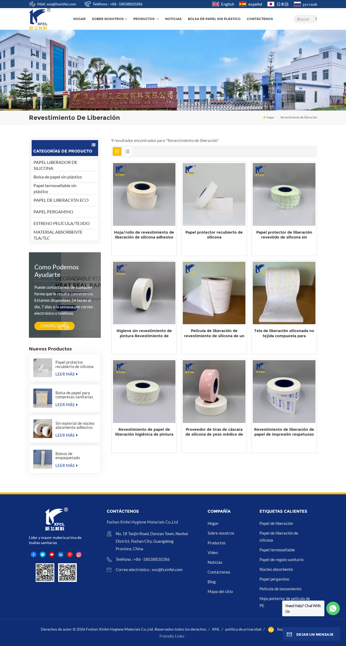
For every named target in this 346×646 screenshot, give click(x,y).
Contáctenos (260, 19)
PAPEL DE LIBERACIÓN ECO (61, 200)
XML (216, 629)
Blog (212, 581)
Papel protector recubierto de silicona (74, 364)
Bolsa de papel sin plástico (58, 176)
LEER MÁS (65, 374)
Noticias (173, 19)
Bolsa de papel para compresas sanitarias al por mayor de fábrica (75, 395)
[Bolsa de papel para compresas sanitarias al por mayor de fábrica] (42, 398)
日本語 (283, 4)
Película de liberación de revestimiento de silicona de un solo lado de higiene (214, 333)
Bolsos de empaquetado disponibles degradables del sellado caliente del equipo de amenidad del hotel (73, 456)
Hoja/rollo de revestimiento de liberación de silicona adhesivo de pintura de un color (144, 235)
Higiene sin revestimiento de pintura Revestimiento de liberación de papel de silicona (144, 333)
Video (213, 552)
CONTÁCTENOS (55, 325)
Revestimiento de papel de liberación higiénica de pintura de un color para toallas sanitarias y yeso (144, 432)
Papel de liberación (276, 523)
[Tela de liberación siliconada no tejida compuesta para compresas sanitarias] (284, 293)
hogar (79, 19)
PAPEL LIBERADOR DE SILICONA (55, 165)
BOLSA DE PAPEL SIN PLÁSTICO (214, 19)
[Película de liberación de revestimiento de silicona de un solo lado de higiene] (214, 293)
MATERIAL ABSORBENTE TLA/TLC (58, 235)
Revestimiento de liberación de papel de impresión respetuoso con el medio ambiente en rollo (284, 432)
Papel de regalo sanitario (282, 559)
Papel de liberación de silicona (279, 536)
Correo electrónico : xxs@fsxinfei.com (149, 569)
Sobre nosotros (108, 19)
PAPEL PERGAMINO (53, 211)
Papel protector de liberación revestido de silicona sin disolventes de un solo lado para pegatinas (284, 235)
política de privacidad (243, 629)
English (227, 4)
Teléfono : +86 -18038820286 (117, 4)
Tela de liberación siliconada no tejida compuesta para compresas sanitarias (284, 333)
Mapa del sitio (220, 591)
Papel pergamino (274, 579)
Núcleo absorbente (276, 569)
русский (310, 4)
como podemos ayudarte (56, 270)
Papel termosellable (277, 549)
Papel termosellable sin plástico (55, 188)
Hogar (213, 523)
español (255, 4)
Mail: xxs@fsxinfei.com (56, 4)
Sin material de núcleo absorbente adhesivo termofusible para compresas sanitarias (74, 425)
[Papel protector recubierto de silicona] (42, 367)
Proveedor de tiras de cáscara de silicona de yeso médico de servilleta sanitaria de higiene (214, 432)
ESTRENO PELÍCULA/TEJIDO (62, 223)
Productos (144, 19)
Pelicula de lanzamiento (280, 588)
